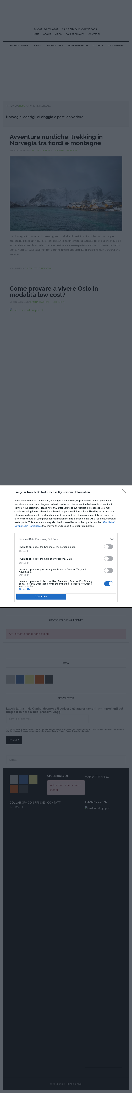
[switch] (108, 546)
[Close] (125, 492)
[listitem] (66, 539)
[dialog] (66, 546)
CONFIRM (41, 596)
